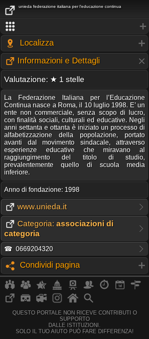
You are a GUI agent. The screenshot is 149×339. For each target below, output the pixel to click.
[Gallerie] (57, 301)
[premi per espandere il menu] (74, 26)
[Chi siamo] (26, 288)
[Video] (41, 301)
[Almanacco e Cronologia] (104, 288)
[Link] (10, 301)
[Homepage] (73, 301)
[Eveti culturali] (120, 288)
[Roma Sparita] (73, 288)
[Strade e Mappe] (136, 288)
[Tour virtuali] (26, 301)
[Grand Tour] (41, 288)
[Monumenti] (57, 288)
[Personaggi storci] (88, 288)
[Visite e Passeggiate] (10, 288)
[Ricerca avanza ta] (88, 301)
